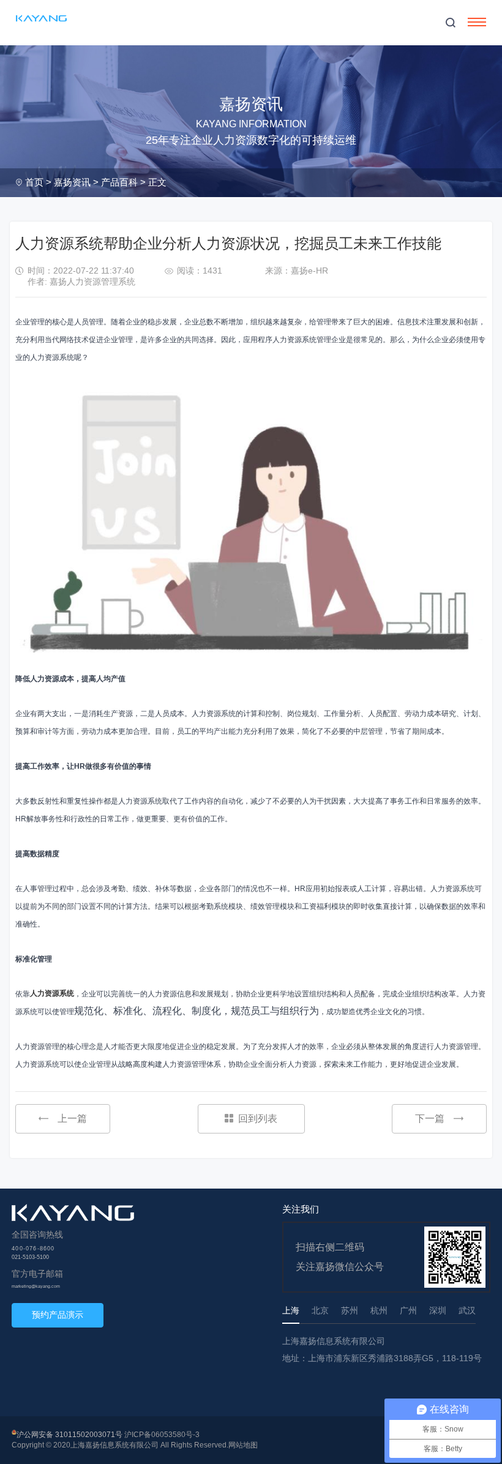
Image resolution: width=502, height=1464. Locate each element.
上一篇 (72, 1118)
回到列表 (257, 1118)
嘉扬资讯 (72, 182)
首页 (34, 182)
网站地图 (243, 1445)
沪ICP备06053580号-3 (162, 1434)
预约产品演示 (57, 1315)
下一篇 (429, 1118)
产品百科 (119, 182)
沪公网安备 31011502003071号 (69, 1434)
